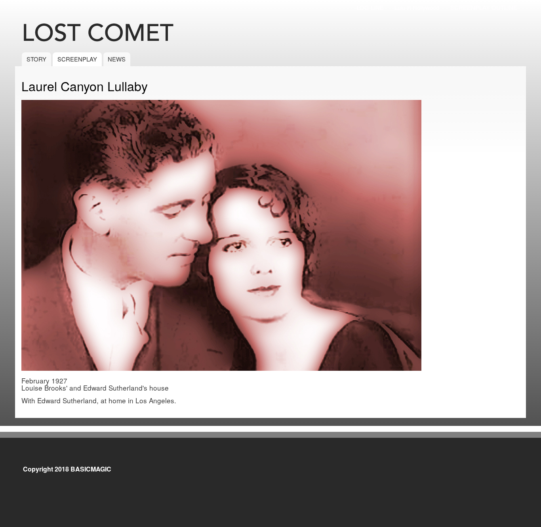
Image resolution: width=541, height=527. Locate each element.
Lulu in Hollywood (416, 7)
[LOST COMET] (109, 33)
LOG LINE (370, 7)
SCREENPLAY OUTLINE (483, 7)
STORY (36, 59)
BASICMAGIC (90, 468)
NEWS (117, 59)
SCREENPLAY (77, 59)
